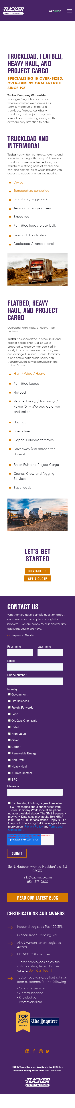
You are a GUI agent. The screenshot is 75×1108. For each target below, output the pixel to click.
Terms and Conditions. (50, 1071)
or (20, 635)
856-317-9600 (37, 882)
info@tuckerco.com (37, 877)
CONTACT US (37, 571)
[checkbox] (36, 737)
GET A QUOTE (37, 579)
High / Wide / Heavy (29, 373)
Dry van (19, 182)
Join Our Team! (40, 970)
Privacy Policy (33, 826)
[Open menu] (69, 11)
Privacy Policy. (31, 1071)
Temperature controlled (32, 190)
